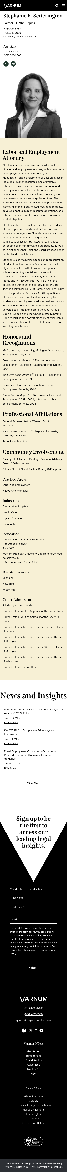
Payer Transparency (40, 1166)
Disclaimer (24, 1166)
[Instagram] (30, 1030)
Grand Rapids (25, 23)
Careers (33, 1100)
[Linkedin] (36, 1030)
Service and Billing (33, 1123)
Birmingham (33, 1055)
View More (33, 783)
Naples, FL (33, 1069)
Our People (33, 1118)
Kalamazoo (33, 1064)
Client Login (57, 1166)
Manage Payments (33, 1109)
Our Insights (33, 1114)
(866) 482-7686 (33, 1014)
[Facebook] (24, 1030)
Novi (33, 1073)
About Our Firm (33, 1096)
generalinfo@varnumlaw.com (33, 1020)
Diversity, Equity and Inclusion (34, 1105)
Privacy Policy (11, 1166)
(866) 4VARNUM (33, 1008)
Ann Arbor (33, 1051)
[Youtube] (41, 1030)
